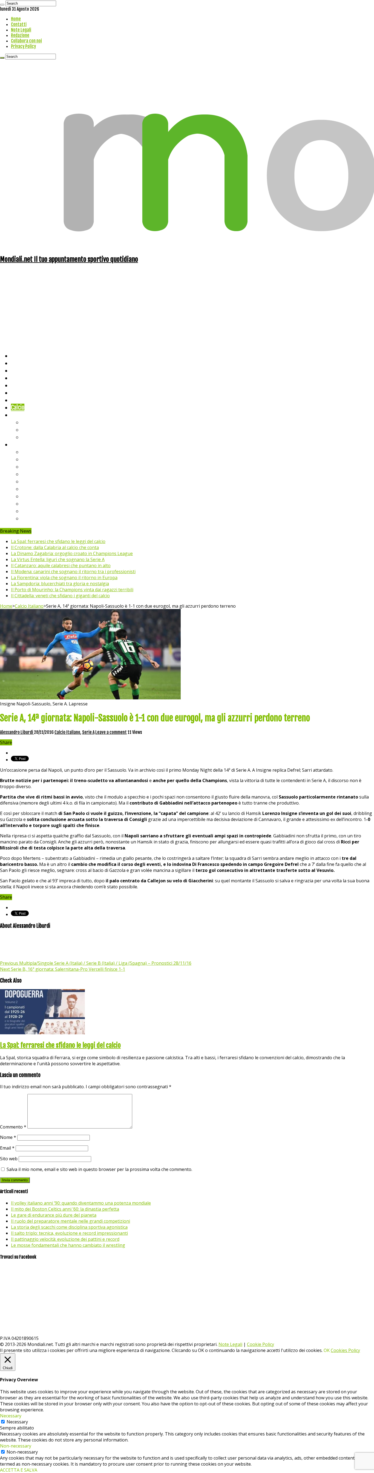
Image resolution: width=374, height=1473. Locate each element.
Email (7, 1148)
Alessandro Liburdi (17, 732)
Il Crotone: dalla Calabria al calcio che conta (55, 547)
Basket (30, 437)
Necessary (17, 1422)
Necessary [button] (10, 1416)
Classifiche (23, 444)
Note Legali (21, 30)
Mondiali (20, 385)
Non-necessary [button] (15, 1446)
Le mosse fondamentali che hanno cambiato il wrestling (68, 1245)
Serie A (30, 451)
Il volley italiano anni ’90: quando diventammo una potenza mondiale (81, 1203)
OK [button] (327, 1350)
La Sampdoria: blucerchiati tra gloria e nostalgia (60, 584)
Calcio (17, 407)
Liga (26, 474)
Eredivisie (33, 496)
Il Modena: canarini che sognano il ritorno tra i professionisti (73, 571)
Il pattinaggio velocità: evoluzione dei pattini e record (65, 1239)
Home (16, 19)
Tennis (29, 429)
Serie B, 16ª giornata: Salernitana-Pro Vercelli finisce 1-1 (62, 969)
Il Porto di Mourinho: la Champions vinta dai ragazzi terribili (72, 590)
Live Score (23, 414)
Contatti (19, 24)
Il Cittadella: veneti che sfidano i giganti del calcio (60, 596)
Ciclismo (20, 363)
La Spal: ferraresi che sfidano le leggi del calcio (58, 541)
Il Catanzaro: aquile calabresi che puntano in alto (61, 565)
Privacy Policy (23, 46)
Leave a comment (111, 732)
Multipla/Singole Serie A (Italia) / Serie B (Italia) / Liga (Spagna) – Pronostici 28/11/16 (95, 963)
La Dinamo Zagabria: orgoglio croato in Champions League (72, 553)
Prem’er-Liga (37, 511)
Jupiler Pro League (43, 518)
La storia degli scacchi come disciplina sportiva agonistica (69, 1227)
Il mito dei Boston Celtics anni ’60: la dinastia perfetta (65, 1209)
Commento (13, 1127)
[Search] (2, 4)
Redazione (20, 35)
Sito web (9, 1159)
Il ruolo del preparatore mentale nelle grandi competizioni (70, 1221)
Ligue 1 (30, 488)
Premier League (40, 466)
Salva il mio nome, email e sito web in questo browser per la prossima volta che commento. (99, 1169)
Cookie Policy (260, 1344)
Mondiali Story (28, 392)
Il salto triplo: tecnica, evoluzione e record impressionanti (69, 1233)
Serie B (30, 459)
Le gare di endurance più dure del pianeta (53, 1215)
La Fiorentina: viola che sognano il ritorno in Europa (64, 578)
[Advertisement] (187, 307)
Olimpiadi (21, 400)
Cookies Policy (345, 1350)
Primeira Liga (37, 503)
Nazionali (21, 377)
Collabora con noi (26, 41)
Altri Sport (23, 370)
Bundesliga (34, 481)
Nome (8, 1137)
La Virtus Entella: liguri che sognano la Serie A (58, 559)
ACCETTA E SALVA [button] (18, 1470)
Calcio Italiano (29, 606)
